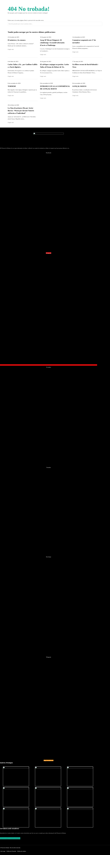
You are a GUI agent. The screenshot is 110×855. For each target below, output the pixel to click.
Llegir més (11, 49)
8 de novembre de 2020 (14, 83)
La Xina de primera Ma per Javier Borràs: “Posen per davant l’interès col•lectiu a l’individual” (21, 110)
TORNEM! (12, 86)
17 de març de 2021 (77, 61)
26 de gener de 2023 (45, 61)
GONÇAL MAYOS (79, 86)
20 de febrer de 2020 (13, 105)
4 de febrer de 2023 (13, 61)
